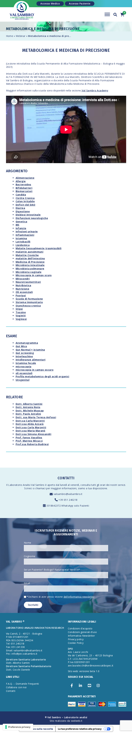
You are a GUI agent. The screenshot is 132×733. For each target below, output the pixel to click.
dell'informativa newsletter (79, 596)
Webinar (20, 36)
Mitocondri (23, 278)
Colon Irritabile (25, 201)
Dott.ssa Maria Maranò (30, 430)
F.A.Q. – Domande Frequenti (22, 683)
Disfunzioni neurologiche (32, 218)
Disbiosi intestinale (28, 214)
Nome (27, 542)
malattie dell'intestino (30, 258)
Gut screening (25, 353)
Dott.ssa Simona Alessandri (33, 434)
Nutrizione (22, 288)
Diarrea (20, 208)
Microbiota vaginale (29, 272)
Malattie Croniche (27, 255)
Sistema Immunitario (29, 302)
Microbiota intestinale (30, 265)
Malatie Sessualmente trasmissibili (39, 248)
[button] (115, 14)
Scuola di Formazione (29, 298)
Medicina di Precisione (30, 261)
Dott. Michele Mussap (30, 410)
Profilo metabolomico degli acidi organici (42, 376)
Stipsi (19, 308)
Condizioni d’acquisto (80, 628)
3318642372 (54, 505)
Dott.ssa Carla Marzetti (31, 427)
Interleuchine (24, 356)
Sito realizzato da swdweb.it (66, 720)
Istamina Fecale (26, 363)
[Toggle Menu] (107, 14)
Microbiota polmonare (30, 268)
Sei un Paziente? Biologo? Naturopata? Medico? (52, 569)
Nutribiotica (23, 285)
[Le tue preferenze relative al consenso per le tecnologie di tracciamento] (18, 727)
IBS (17, 224)
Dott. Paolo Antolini (28, 413)
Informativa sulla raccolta (37, 728)
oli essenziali (24, 373)
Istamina (21, 238)
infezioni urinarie (27, 231)
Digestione (23, 211)
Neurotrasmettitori (28, 282)
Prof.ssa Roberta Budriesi (32, 444)
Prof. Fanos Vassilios (29, 437)
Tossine (21, 312)
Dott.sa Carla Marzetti (30, 420)
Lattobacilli (23, 241)
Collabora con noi (16, 687)
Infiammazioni (25, 235)
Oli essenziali (24, 292)
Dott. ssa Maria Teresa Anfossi (36, 417)
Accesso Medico (50, 3)
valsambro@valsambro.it (68, 494)
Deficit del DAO (25, 204)
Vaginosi (21, 319)
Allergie (21, 181)
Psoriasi (21, 295)
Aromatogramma (27, 342)
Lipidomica (23, 245)
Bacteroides (23, 184)
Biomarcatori (24, 191)
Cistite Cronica (25, 198)
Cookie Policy (76, 642)
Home (9, 36)
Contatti (10, 691)
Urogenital (23, 380)
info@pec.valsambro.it (24, 653)
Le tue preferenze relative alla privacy (80, 728)
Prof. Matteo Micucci (29, 440)
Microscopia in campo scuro (34, 275)
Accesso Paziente (79, 3)
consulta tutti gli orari (92, 484)
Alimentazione (25, 177)
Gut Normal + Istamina (30, 349)
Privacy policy (76, 639)
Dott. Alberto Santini (29, 404)
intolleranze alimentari (31, 359)
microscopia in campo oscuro (34, 369)
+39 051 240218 (67, 499)
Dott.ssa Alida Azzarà (30, 424)
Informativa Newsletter (81, 635)
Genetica (21, 221)
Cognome (29, 556)
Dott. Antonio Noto (28, 407)
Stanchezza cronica (28, 305)
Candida (21, 194)
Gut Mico (21, 346)
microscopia (23, 366)
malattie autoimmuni (29, 251)
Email (27, 583)
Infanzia (21, 228)
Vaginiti (21, 315)
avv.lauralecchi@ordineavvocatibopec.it (90, 665)
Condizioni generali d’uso (82, 632)
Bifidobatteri (24, 188)
